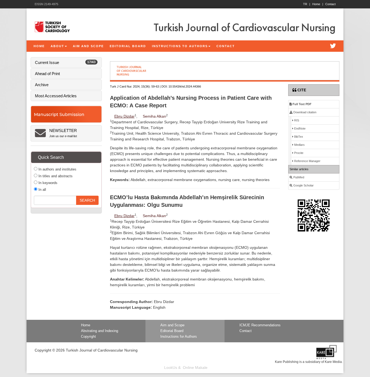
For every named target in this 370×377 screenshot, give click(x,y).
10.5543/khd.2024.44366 (184, 86)
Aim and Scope (172, 325)
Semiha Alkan (154, 116)
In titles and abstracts (55, 176)
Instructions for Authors (178, 337)
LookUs (170, 367)
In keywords (47, 183)
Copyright (88, 337)
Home (317, 4)
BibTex (298, 136)
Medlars (299, 144)
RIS (296, 120)
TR (306, 4)
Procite (298, 152)
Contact (330, 4)
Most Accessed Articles (56, 96)
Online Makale (195, 367)
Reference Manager (306, 161)
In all (41, 190)
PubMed (298, 177)
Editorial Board (171, 331)
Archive (41, 84)
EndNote (299, 128)
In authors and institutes (56, 169)
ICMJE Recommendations (260, 325)
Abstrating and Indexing (99, 331)
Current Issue (65, 62)
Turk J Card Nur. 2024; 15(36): (130, 86)
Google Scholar (303, 185)
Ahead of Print (47, 73)
